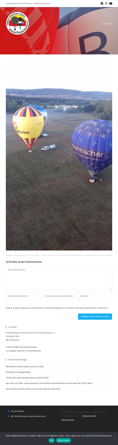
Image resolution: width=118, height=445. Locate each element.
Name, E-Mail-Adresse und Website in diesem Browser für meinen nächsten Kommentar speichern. (57, 307)
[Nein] (114, 438)
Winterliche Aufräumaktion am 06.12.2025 (25, 366)
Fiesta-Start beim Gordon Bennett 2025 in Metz (27, 377)
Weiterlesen (63, 440)
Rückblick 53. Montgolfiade (18, 372)
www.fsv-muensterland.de (29, 350)
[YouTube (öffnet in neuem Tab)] (110, 3)
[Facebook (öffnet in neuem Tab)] (102, 3)
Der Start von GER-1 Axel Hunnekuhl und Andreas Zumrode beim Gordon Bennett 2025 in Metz (49, 383)
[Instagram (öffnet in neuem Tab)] (106, 3)
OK (51, 440)
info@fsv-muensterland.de (24, 347)
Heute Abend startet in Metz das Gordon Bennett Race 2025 (33, 388)
